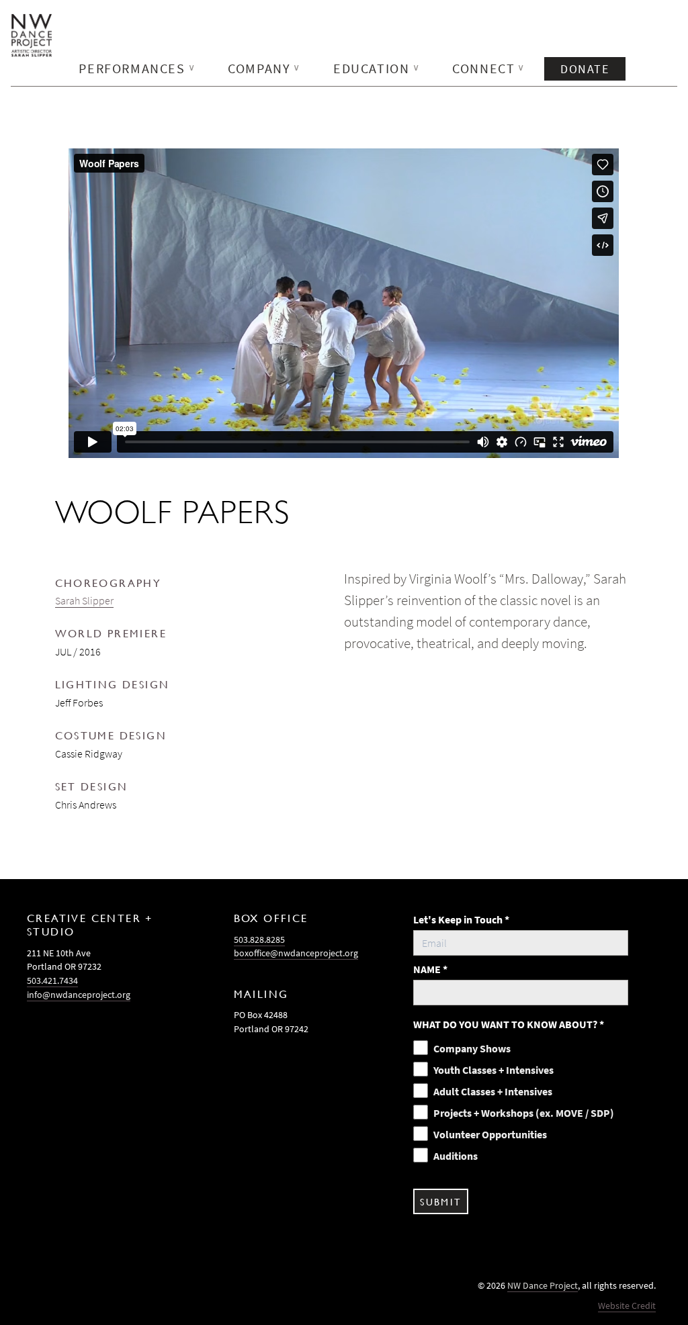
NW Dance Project (542, 1285)
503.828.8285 (259, 939)
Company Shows (472, 1048)
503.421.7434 (52, 980)
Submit (440, 1201)
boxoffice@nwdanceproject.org (296, 953)
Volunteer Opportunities (490, 1134)
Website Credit (627, 1305)
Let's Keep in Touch (461, 919)
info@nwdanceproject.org (78, 995)
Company (264, 68)
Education (376, 68)
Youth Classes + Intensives (493, 1070)
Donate (584, 69)
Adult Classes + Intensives (492, 1091)
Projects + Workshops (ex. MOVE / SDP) (523, 1113)
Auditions (455, 1155)
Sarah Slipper (84, 600)
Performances (137, 68)
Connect (488, 68)
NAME (430, 969)
